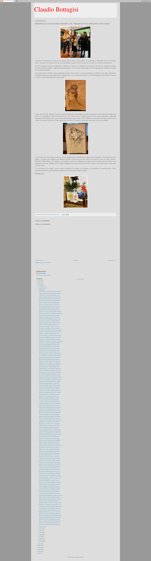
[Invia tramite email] (62, 214)
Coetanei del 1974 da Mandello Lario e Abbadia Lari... (50, 420)
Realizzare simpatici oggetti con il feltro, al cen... (49, 324)
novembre (41, 288)
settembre (41, 527)
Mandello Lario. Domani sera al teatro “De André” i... (50, 361)
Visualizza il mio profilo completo (44, 275)
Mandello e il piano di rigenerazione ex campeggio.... (50, 440)
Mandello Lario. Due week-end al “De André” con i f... (50, 432)
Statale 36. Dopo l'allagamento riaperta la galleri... (49, 497)
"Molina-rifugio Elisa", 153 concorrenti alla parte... (49, 489)
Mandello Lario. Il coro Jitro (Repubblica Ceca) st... (49, 519)
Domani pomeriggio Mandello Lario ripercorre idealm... (50, 495)
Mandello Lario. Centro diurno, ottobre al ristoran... (49, 460)
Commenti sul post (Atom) (44, 262)
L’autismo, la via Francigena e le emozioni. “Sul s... (49, 467)
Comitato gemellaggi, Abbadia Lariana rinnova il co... (50, 517)
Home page (75, 260)
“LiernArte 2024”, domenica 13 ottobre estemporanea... (50, 506)
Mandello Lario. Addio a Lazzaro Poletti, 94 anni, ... (50, 317)
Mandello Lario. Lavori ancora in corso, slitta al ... (49, 447)
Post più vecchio (111, 260)
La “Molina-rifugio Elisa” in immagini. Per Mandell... (50, 488)
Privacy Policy (81, 279)
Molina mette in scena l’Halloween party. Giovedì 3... (50, 322)
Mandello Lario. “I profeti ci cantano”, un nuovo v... (49, 326)
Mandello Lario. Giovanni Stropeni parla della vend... (50, 416)
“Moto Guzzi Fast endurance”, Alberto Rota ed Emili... (50, 475)
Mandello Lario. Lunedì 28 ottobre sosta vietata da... (50, 342)
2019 (39, 551)
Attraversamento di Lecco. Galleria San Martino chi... (50, 513)
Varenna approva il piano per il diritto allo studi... (49, 436)
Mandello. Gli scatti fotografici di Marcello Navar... (49, 344)
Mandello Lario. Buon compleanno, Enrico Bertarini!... (50, 311)
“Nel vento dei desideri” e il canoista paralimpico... (49, 414)
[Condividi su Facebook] (66, 214)
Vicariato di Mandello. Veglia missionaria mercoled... (50, 431)
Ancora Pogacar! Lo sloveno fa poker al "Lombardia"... (50, 499)
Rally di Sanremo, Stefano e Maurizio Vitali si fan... (49, 359)
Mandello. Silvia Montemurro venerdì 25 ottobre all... (50, 379)
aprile (40, 536)
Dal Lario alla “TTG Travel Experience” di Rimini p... (50, 473)
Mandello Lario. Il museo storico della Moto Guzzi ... (50, 298)
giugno (40, 532)
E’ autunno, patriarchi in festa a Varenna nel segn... (50, 385)
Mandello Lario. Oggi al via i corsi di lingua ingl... (49, 438)
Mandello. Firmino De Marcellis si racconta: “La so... (50, 319)
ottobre (40, 289)
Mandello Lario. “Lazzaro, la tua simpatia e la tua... (49, 295)
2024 (39, 284)
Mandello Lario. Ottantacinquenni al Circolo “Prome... (50, 337)
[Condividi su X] (65, 214)
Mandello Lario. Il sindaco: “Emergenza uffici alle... (49, 388)
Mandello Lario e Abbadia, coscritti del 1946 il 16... (49, 320)
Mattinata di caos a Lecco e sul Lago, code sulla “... (50, 511)
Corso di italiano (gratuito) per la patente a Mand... (49, 374)
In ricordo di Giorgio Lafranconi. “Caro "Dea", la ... (49, 454)
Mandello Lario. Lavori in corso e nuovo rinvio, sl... (49, 352)
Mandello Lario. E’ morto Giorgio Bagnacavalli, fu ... (50, 466)
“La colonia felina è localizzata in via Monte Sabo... (50, 355)
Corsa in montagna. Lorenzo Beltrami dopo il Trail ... (50, 486)
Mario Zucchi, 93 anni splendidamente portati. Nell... (50, 524)
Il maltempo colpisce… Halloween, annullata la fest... (50, 363)
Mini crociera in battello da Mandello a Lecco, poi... (50, 471)
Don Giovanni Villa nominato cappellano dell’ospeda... (50, 330)
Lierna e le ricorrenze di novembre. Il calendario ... (49, 304)
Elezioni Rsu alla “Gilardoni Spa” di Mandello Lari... (50, 300)
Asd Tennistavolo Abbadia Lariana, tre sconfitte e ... (50, 308)
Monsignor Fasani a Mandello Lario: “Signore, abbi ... (50, 502)
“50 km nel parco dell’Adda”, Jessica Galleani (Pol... (50, 412)
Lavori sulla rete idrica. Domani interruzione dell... (49, 493)
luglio (40, 530)
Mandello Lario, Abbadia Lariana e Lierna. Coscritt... (50, 392)
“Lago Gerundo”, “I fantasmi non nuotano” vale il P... (50, 291)
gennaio (41, 541)
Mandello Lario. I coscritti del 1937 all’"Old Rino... (49, 421)
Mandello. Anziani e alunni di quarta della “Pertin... (49, 309)
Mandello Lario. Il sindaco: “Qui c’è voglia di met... (49, 423)
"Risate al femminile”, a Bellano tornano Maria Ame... (50, 521)
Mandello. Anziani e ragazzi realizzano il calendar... (50, 381)
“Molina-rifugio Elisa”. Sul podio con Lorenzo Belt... (50, 484)
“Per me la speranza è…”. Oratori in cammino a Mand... (50, 477)
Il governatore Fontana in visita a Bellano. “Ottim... (49, 350)
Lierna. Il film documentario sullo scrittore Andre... (49, 346)
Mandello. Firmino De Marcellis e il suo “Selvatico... (50, 357)
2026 (39, 280)
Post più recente (39, 260)
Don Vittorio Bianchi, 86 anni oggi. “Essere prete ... (49, 315)
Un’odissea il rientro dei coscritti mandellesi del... (49, 401)
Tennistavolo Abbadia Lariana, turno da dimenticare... (50, 403)
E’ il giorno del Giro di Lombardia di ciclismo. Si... (49, 500)
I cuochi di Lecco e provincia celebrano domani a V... (50, 482)
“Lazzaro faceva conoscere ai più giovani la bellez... (50, 293)
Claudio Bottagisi (56, 9)
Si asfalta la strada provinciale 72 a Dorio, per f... (49, 383)
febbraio (41, 539)
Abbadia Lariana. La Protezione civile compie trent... (50, 464)
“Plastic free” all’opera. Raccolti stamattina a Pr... (49, 333)
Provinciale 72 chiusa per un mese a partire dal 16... (50, 504)
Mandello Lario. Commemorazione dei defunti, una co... (51, 445)
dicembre (41, 286)
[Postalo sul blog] (63, 214)
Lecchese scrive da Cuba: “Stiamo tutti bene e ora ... (50, 390)
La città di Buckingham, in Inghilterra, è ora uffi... (49, 427)
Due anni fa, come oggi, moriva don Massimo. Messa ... (50, 515)
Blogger (81, 557)
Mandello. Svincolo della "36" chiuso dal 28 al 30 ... (50, 348)
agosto (40, 528)
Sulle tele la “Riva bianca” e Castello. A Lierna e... (49, 480)
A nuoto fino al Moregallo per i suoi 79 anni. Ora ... (49, 478)
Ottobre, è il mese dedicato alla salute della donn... (49, 522)
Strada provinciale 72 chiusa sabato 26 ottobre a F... (50, 368)
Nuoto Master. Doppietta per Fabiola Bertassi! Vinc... (50, 328)
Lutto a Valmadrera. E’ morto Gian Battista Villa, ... (49, 366)
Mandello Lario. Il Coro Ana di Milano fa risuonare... (50, 339)
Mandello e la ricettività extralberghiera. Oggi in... (49, 398)
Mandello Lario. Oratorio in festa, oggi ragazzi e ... (49, 491)
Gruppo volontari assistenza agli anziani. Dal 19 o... (50, 462)
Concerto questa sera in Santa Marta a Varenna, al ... (50, 508)
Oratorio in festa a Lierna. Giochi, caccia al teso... (49, 405)
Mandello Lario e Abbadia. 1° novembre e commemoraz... (51, 341)
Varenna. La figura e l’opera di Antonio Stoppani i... (50, 443)
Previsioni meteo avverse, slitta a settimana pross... (50, 453)
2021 (39, 547)
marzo (40, 538)
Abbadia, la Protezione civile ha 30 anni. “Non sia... (50, 425)
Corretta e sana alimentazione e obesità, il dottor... (49, 451)
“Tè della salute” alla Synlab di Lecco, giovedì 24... (49, 387)
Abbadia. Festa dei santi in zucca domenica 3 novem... (50, 377)
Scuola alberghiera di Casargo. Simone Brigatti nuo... (50, 354)
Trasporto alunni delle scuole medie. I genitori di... (49, 394)
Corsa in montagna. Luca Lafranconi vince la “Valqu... (50, 335)
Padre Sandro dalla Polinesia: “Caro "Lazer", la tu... (50, 306)
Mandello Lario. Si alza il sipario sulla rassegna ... (49, 449)
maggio (41, 534)
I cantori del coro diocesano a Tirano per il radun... (49, 409)
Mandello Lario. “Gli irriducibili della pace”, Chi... (49, 396)
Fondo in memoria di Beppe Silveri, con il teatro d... (50, 418)
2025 (39, 282)
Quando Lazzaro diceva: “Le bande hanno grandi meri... (51, 313)
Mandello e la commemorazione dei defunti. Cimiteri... (50, 331)
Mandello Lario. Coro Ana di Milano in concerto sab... (50, 372)
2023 (39, 544)
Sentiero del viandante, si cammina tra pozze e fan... (50, 370)
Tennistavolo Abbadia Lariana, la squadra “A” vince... (50, 434)
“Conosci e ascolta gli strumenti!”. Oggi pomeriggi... (50, 429)
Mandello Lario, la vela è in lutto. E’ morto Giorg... (49, 456)
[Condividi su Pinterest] (68, 214)
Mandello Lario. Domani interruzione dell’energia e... (50, 407)
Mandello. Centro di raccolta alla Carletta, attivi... (49, 302)
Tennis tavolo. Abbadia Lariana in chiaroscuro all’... (50, 469)
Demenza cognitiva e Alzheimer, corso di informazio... (50, 297)
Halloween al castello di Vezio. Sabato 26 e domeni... (50, 375)
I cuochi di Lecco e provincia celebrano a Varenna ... (50, 458)
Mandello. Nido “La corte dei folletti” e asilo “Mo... (49, 442)
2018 (39, 553)
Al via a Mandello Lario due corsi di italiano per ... (49, 399)
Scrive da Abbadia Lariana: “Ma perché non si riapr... (50, 510)
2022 (39, 545)
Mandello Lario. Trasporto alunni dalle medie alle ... (50, 364)
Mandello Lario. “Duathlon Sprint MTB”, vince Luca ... (50, 410)
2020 (39, 549)
